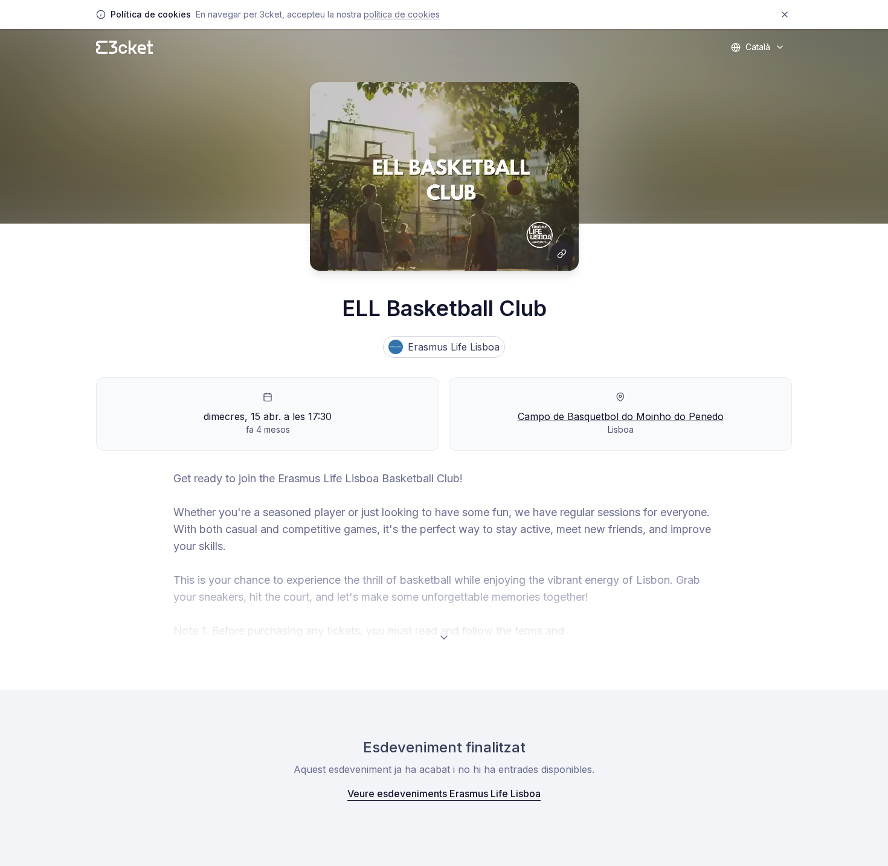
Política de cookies (402, 14)
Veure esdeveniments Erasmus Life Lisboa (444, 793)
